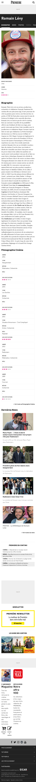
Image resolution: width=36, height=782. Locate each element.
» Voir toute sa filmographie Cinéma (24, 404)
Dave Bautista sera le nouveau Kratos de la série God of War (17, 555)
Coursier (5, 382)
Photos (21, 25)
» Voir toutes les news (28, 532)
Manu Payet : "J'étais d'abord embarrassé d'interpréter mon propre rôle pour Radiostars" (17, 435)
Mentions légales (5, 780)
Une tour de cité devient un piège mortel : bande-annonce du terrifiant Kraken (17, 559)
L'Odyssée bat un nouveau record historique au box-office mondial (15, 551)
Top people (5, 756)
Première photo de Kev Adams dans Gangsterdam (16, 467)
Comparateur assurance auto (8, 773)
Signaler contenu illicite (16, 780)
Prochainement (6, 748)
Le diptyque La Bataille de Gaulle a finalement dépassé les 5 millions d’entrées (15, 564)
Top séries (4, 752)
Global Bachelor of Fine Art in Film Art (10, 774)
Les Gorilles (6, 292)
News (14, 25)
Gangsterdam (6, 263)
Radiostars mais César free (13, 497)
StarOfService (24, 774)
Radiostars (5, 352)
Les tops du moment (7, 761)
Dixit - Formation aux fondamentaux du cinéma (13, 776)
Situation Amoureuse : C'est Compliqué (15, 322)
